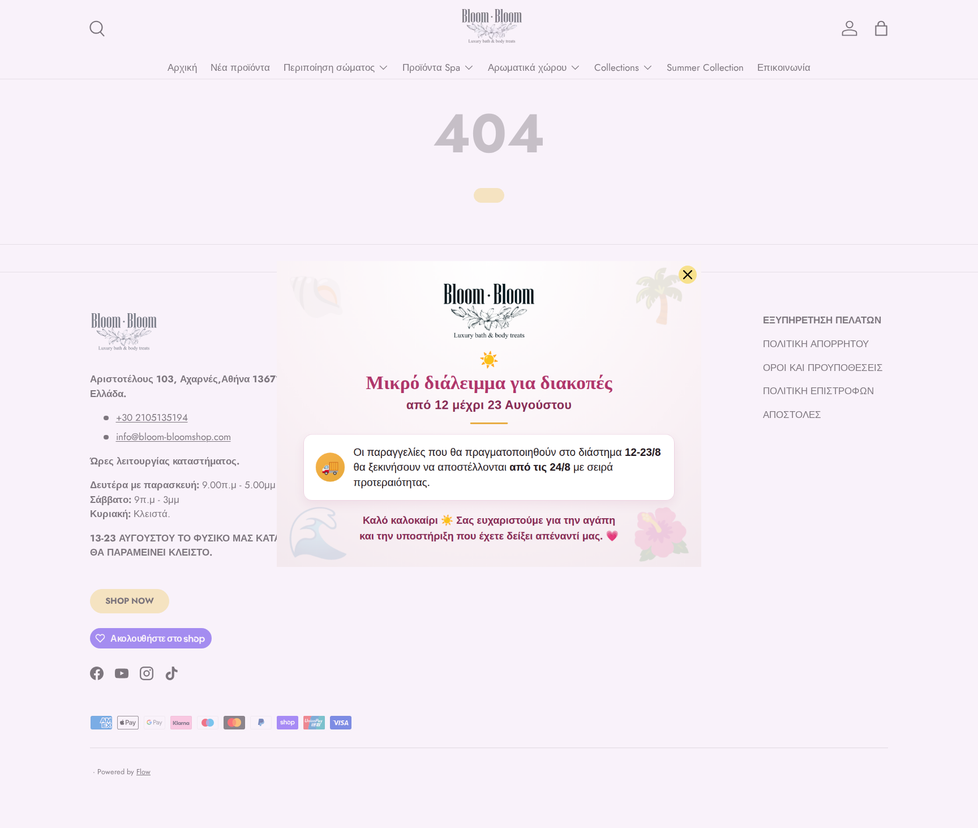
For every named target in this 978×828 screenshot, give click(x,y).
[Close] (687, 274)
